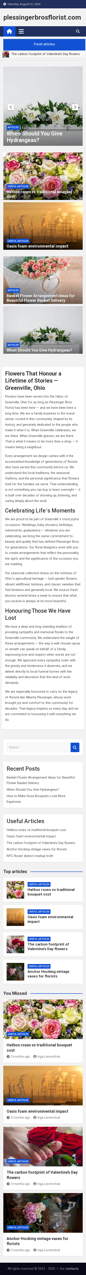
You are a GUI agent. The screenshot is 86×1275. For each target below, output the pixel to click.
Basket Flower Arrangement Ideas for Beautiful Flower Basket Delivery (41, 298)
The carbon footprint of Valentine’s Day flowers (41, 843)
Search (75, 747)
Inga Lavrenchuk (48, 1056)
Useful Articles (18, 186)
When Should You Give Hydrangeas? (34, 136)
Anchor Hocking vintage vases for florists (37, 849)
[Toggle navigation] (21, 31)
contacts (72, 1269)
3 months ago (20, 1056)
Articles (13, 127)
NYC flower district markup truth (30, 856)
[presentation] (11, 107)
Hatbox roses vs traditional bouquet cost (36, 830)
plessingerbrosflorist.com (42, 17)
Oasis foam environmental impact (37, 246)
